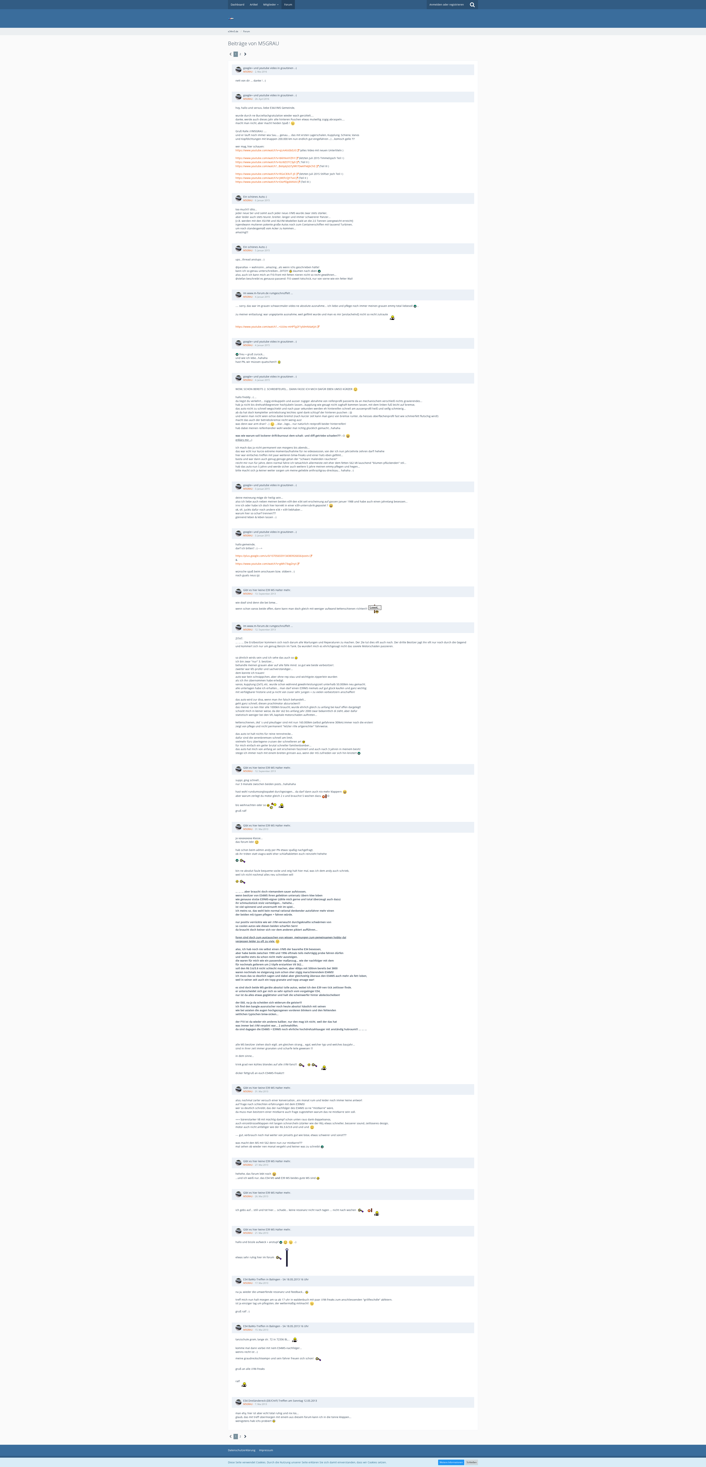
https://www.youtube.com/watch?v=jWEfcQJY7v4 (265, 178)
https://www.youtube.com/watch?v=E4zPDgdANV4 (266, 182)
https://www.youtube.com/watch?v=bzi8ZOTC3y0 (265, 162)
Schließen (472, 1462)
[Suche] (472, 4)
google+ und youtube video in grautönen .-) (270, 68)
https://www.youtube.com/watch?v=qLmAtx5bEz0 (266, 150)
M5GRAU (248, 71)
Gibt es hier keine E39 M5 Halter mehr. (267, 590)
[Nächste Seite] (245, 54)
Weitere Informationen (451, 1462)
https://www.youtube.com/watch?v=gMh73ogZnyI (266, 563)
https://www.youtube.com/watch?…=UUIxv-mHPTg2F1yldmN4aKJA (276, 326)
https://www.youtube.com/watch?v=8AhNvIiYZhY (265, 158)
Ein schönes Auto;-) (255, 196)
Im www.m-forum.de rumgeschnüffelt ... (268, 293)
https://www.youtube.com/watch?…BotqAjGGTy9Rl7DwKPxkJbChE (275, 166)
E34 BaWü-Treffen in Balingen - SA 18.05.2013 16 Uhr (276, 1279)
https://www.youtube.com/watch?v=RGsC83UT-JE (265, 174)
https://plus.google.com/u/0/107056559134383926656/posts (272, 556)
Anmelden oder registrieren (446, 4)
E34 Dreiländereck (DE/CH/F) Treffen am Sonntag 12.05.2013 (280, 1400)
